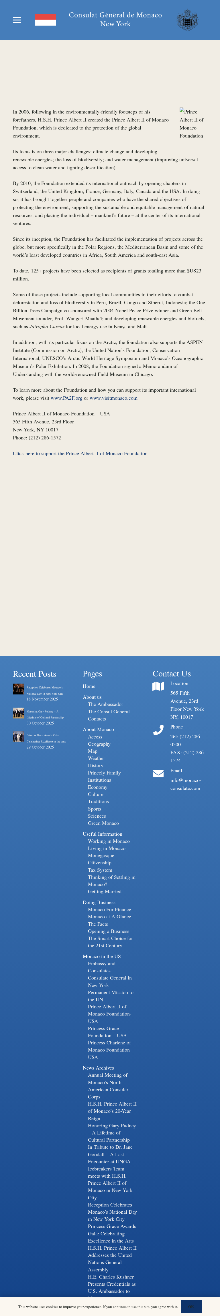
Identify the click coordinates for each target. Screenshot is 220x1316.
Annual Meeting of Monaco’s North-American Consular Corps (108, 1085)
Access (95, 736)
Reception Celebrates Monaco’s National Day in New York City (112, 1211)
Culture (95, 794)
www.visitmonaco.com (114, 397)
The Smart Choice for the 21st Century (110, 942)
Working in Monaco (109, 840)
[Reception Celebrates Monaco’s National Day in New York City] (18, 688)
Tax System (100, 869)
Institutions (99, 779)
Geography (99, 743)
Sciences (97, 815)
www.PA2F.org (66, 397)
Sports (94, 808)
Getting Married (104, 891)
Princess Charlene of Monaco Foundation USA (109, 1049)
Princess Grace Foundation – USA (107, 1032)
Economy (97, 786)
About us (92, 696)
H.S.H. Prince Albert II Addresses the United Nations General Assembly (112, 1258)
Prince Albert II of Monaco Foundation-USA (109, 1013)
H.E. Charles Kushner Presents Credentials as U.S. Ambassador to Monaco (112, 1287)
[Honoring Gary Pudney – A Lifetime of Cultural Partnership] (18, 712)
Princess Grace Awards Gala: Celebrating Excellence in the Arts (112, 1233)
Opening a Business (108, 930)
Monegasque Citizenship (101, 859)
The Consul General (109, 711)
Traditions (98, 801)
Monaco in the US (102, 956)
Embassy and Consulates (101, 967)
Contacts (97, 718)
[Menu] (17, 20)
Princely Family (104, 772)
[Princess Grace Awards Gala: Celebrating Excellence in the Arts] (18, 736)
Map (92, 750)
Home (89, 685)
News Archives (98, 1067)
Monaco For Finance (109, 909)
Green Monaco (103, 822)
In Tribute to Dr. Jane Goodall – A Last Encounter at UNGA (110, 1153)
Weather (96, 757)
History (95, 765)
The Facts (98, 923)
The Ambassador (105, 703)
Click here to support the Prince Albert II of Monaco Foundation (80, 453)
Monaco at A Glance (109, 916)
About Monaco (98, 729)
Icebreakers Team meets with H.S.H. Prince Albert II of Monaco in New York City (110, 1183)
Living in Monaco (106, 848)
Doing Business (99, 902)
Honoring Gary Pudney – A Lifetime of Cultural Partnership (112, 1132)
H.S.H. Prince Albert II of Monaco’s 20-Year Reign (112, 1110)
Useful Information (102, 833)
